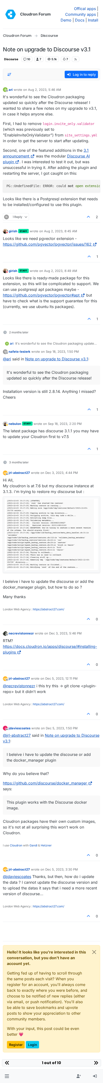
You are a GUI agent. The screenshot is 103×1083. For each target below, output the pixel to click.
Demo (66, 20)
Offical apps (85, 8)
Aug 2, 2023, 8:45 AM (60, 231)
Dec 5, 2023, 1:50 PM (62, 728)
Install (93, 20)
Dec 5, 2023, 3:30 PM (61, 869)
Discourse (11, 59)
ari (11, 90)
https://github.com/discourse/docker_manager (45, 783)
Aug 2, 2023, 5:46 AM (44, 90)
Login (32, 1045)
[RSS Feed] (75, 59)
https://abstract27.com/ (48, 609)
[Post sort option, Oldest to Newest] (9, 74)
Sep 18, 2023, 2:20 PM (65, 424)
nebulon (15, 424)
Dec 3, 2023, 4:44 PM (61, 473)
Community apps (80, 14)
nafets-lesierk (19, 351)
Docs (79, 20)
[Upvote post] (88, 217)
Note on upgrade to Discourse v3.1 (56, 359)
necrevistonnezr (21, 633)
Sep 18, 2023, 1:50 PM (62, 351)
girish (13, 231)
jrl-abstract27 (19, 473)
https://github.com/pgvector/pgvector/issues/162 (47, 244)
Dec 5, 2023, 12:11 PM (61, 678)
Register (16, 1045)
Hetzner (46, 845)
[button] (7, 1076)
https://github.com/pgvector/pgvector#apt (41, 295)
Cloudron (16, 845)
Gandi (33, 845)
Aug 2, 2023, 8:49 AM (60, 271)
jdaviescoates (19, 728)
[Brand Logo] (10, 14)
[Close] (94, 952)
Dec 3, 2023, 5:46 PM (65, 633)
